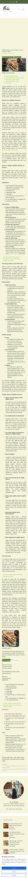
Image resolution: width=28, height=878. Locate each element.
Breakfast (5, 764)
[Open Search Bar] (19, 9)
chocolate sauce (13, 253)
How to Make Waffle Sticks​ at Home (15, 78)
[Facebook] (11, 2)
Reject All (14, 875)
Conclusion (8, 83)
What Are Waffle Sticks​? (12, 76)
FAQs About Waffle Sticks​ (12, 81)
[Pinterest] (16, 2)
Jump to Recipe (8, 57)
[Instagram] (14, 2)
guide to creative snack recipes (10, 150)
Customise (14, 871)
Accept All (14, 868)
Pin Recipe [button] (15, 660)
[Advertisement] (14, 35)
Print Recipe (17, 57)
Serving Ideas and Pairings (12, 79)
